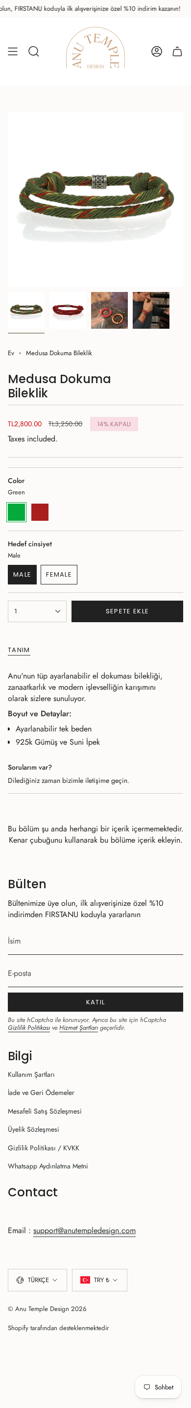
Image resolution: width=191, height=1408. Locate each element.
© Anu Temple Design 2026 (47, 1308)
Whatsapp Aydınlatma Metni (48, 1166)
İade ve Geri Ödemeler (41, 1092)
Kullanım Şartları (31, 1074)
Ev (11, 353)
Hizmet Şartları (78, 1027)
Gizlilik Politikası (29, 1027)
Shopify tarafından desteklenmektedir (58, 1328)
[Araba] (177, 51)
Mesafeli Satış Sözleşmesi (45, 1111)
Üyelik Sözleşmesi (33, 1129)
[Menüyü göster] (13, 51)
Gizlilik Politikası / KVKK (43, 1148)
